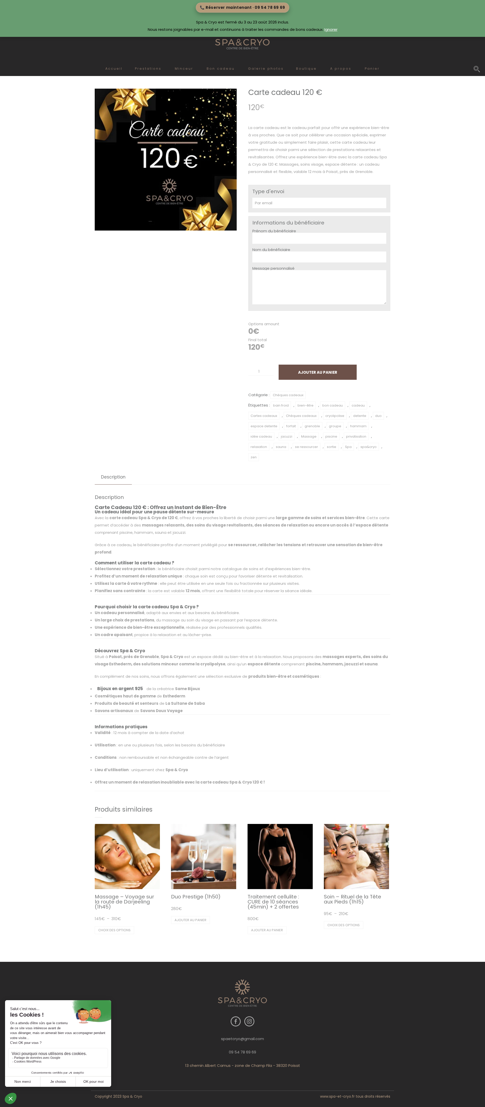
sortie (331, 446)
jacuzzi (286, 436)
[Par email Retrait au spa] (319, 203)
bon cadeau (332, 405)
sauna (281, 446)
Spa (348, 446)
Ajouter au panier (317, 372)
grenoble (312, 426)
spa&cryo (368, 446)
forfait (291, 426)
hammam (358, 426)
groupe (335, 426)
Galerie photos (266, 68)
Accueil (114, 68)
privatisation (356, 436)
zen (254, 457)
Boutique (306, 68)
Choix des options (114, 930)
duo (378, 415)
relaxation (259, 446)
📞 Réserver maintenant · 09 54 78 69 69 (242, 7)
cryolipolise (334, 415)
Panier (372, 68)
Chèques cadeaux (288, 395)
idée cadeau (261, 436)
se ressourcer (306, 446)
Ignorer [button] (330, 29)
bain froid (281, 405)
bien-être (305, 405)
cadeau (358, 405)
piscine (331, 436)
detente (359, 415)
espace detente (264, 426)
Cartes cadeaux (264, 415)
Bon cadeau (221, 68)
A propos (340, 68)
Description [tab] (113, 477)
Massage (309, 436)
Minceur (184, 68)
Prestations (148, 68)
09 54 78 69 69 (242, 1052)
